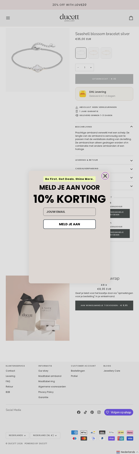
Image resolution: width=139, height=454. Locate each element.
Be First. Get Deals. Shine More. (69, 179)
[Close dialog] (105, 176)
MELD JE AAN (69, 224)
